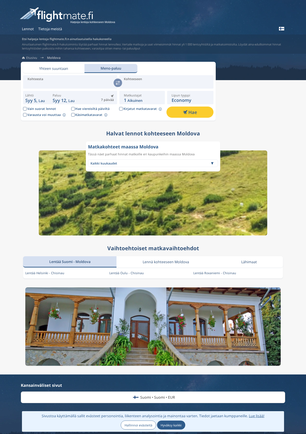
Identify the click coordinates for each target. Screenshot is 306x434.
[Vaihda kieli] (281, 29)
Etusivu (31, 58)
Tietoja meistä (50, 28)
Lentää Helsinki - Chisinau (44, 273)
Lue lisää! (256, 415)
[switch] (118, 83)
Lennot (28, 28)
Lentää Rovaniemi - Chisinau (214, 273)
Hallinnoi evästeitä (138, 425)
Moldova (53, 58)
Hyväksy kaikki (171, 425)
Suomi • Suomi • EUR (157, 397)
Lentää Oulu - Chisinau (126, 273)
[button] (63, 97)
